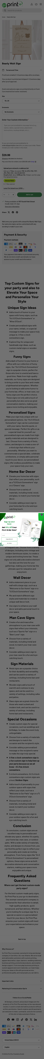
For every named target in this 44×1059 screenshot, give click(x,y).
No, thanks (9, 543)
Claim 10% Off (9, 539)
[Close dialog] (42, 514)
